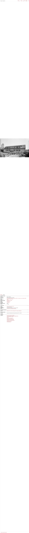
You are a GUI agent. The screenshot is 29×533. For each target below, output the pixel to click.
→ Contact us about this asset (3, 532)
